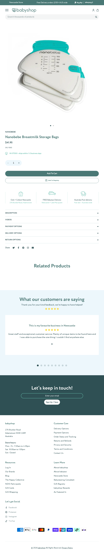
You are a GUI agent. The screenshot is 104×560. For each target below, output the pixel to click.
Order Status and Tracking (65, 436)
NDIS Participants (13, 484)
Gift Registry (59, 484)
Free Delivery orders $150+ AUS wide (52, 2)
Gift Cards (9, 488)
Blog (7, 476)
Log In (8, 467)
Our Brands (10, 471)
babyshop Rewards (62, 488)
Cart (97, 10)
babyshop (41, 548)
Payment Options (61, 432)
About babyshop (61, 467)
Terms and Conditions (63, 449)
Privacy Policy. (67, 548)
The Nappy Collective (14, 480)
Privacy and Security (62, 445)
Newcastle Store (16, 2)
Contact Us (58, 453)
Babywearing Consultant (64, 480)
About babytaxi (60, 471)
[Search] (96, 17)
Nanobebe (10, 132)
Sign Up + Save (52, 402)
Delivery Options (61, 428)
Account (93, 10)
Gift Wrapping (11, 492)
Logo (24, 10)
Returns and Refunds (62, 441)
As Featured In (60, 492)
